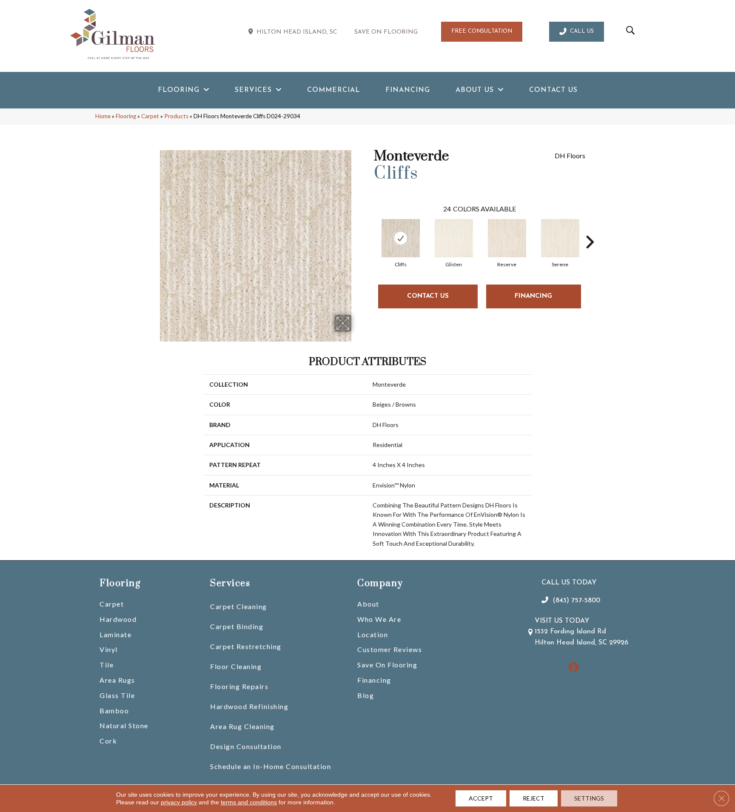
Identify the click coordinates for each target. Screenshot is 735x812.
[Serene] (560, 238)
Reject (533, 798)
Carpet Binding (236, 626)
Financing (374, 680)
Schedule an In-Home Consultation (270, 766)
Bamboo (114, 711)
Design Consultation (246, 746)
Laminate (115, 634)
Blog (365, 695)
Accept (481, 798)
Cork (108, 741)
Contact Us (428, 296)
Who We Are (379, 619)
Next (589, 229)
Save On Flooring (387, 665)
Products (176, 116)
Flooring (126, 116)
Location (372, 634)
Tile (107, 665)
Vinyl (109, 649)
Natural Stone (124, 725)
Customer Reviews (389, 649)
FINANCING (533, 296)
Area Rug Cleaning (242, 726)
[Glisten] (454, 238)
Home (103, 116)
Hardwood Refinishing (249, 706)
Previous (369, 229)
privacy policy (179, 802)
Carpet (150, 116)
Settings (589, 798)
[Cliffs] (400, 238)
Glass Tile (117, 695)
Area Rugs (117, 680)
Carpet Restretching (246, 646)
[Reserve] (507, 238)
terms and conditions (249, 802)
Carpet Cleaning (238, 606)
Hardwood (118, 619)
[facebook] (573, 668)
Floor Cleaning (236, 666)
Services (230, 583)
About (368, 604)
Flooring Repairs (239, 686)
